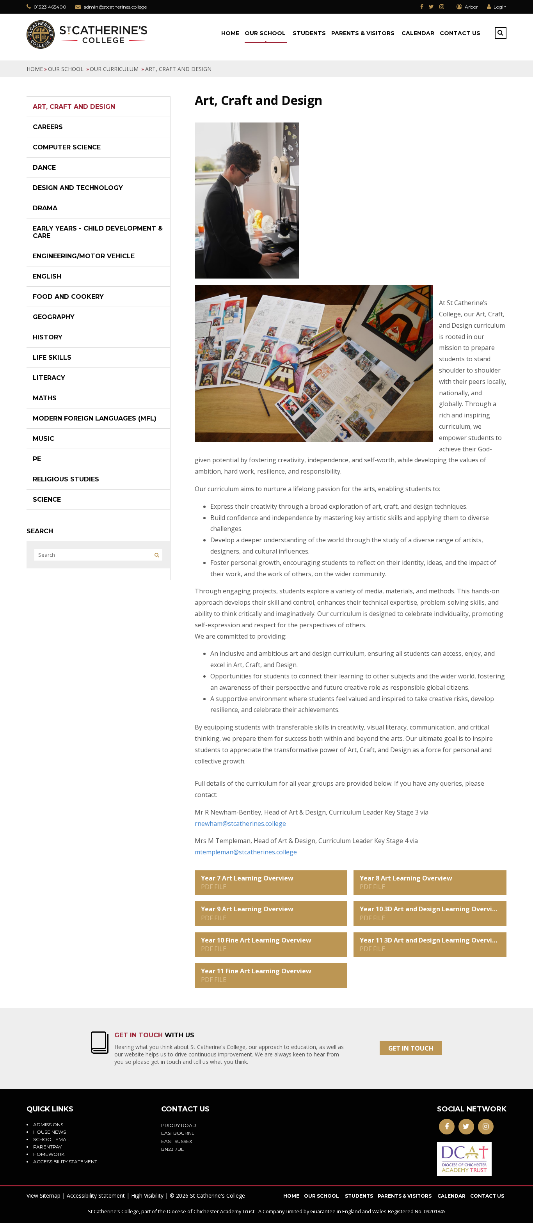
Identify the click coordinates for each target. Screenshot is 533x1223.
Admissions (48, 1124)
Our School (66, 69)
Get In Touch (411, 1048)
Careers (48, 127)
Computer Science (67, 147)
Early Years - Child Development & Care (98, 232)
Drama (45, 208)
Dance (44, 167)
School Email (51, 1139)
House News (49, 1132)
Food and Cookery (68, 296)
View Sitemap (43, 1195)
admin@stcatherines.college (115, 7)
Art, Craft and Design (178, 69)
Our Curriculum (115, 69)
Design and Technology (78, 188)
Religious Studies (66, 479)
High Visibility (147, 1195)
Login (500, 7)
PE (37, 459)
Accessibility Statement (96, 1195)
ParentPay (47, 1147)
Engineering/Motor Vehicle (84, 256)
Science (47, 499)
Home (35, 69)
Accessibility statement (65, 1161)
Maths (45, 398)
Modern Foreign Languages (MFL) (94, 418)
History (47, 337)
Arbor (471, 7)
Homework (48, 1154)
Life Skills (52, 357)
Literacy (49, 378)
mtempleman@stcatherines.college (246, 852)
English (47, 276)
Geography (54, 317)
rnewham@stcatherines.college (240, 823)
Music (43, 438)
